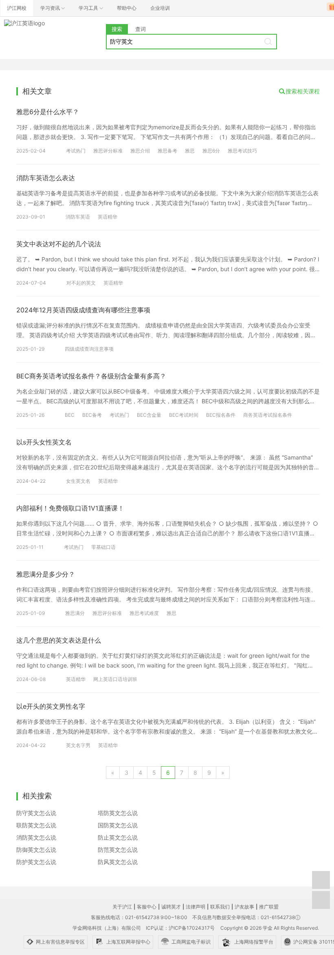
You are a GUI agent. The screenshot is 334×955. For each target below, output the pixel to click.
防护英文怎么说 (36, 861)
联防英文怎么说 (36, 825)
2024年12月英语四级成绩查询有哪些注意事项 (83, 310)
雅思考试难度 (144, 613)
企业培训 (160, 8)
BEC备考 (92, 415)
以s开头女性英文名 (44, 442)
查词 (140, 29)
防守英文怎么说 (36, 812)
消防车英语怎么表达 (45, 178)
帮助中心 (126, 8)
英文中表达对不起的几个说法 (58, 244)
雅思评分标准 (108, 151)
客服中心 (146, 907)
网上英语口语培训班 (115, 679)
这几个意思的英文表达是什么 (58, 640)
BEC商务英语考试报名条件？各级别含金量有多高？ (91, 376)
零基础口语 (103, 547)
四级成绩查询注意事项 (89, 349)
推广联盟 (269, 907)
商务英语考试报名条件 (267, 415)
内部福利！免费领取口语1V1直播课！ (70, 508)
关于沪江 (122, 907)
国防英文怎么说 (118, 825)
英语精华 (107, 217)
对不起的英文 (81, 283)
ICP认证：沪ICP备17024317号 (180, 928)
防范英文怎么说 (118, 849)
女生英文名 (78, 481)
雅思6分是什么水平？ (47, 112)
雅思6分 (211, 151)
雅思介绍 (140, 151)
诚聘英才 (171, 907)
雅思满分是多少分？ (45, 574)
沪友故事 (244, 907)
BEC (70, 415)
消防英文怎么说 (36, 837)
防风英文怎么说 (118, 861)
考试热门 (76, 151)
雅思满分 (75, 613)
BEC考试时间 (183, 415)
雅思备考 (167, 151)
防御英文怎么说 (36, 849)
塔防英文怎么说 (118, 812)
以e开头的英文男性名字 (50, 706)
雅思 (190, 151)
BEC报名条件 (220, 415)
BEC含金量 (149, 415)
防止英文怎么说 (118, 837)
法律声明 (195, 907)
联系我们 (220, 907)
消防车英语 (78, 217)
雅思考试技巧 (242, 151)
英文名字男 (78, 745)
